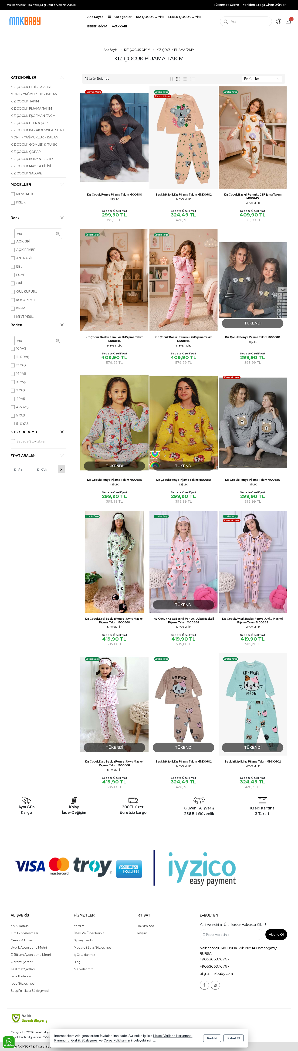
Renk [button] (15, 218)
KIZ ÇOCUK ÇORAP (26, 152)
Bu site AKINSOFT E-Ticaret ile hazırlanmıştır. (38, 1046)
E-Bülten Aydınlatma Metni (31, 955)
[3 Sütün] (178, 78)
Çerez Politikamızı (117, 1040)
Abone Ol (276, 934)
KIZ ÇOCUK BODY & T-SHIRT (33, 159)
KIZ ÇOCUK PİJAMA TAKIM (31, 108)
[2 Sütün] (171, 78)
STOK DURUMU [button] (24, 432)
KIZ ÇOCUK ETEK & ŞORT (30, 123)
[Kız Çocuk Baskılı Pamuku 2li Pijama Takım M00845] (253, 137)
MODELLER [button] (21, 184)
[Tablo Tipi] (192, 78)
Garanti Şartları (22, 962)
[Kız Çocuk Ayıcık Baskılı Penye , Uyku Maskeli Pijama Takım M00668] (253, 561)
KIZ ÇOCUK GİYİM (150, 17)
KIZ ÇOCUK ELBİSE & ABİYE (31, 87)
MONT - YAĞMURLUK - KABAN (34, 137)
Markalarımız (83, 969)
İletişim (142, 933)
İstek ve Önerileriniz (89, 933)
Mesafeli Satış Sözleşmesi (93, 947)
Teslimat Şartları (23, 969)
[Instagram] (215, 985)
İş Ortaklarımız (84, 955)
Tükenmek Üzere (226, 5)
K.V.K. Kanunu (20, 926)
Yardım (79, 926)
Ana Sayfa (95, 17)
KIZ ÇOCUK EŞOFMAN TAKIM (33, 116)
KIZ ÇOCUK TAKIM (25, 101)
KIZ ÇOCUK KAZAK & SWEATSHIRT (38, 130)
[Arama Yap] (226, 21)
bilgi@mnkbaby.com (216, 973)
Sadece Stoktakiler (31, 441)
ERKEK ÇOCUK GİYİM (184, 17)
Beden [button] (16, 325)
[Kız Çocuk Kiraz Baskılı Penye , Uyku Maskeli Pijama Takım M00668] (183, 561)
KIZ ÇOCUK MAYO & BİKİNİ (31, 166)
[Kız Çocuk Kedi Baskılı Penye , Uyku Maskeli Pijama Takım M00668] (114, 561)
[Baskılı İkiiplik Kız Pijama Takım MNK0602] (183, 137)
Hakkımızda (145, 926)
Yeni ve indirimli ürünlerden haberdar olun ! (233, 924)
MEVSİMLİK (25, 194)
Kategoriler (122, 17)
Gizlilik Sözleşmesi (24, 933)
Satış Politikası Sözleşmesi (30, 991)
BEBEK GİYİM (97, 26)
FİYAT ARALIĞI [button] (23, 455)
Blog (77, 962)
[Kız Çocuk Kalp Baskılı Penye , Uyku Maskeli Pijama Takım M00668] (114, 704)
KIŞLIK (21, 202)
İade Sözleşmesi (23, 983)
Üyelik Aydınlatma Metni (29, 947)
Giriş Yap (278, 21)
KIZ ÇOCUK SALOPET (27, 173)
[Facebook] (204, 985)
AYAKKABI (119, 26)
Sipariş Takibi (83, 940)
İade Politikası (21, 976)
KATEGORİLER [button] (23, 77)
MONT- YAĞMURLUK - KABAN (34, 94)
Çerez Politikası (22, 940)
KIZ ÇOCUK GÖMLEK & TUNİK (34, 144)
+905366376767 (215, 959)
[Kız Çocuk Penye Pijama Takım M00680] (114, 137)
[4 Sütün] (185, 78)
